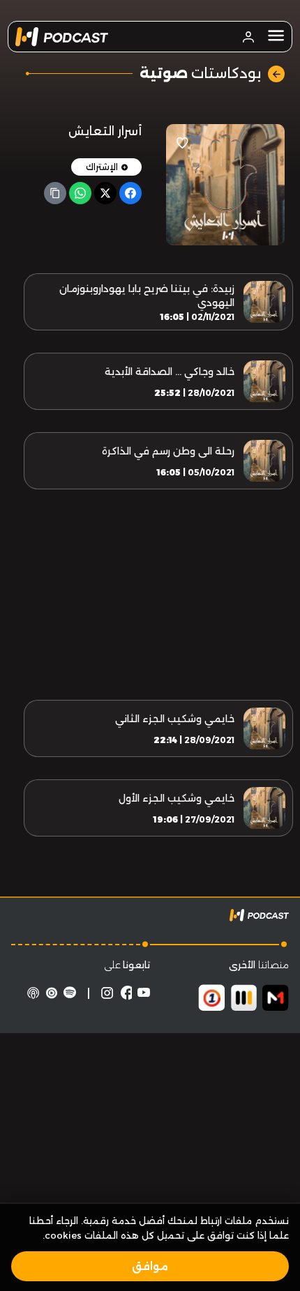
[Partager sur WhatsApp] (80, 193)
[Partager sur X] (105, 193)
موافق (150, 1266)
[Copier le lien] (55, 193)
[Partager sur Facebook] (130, 193)
